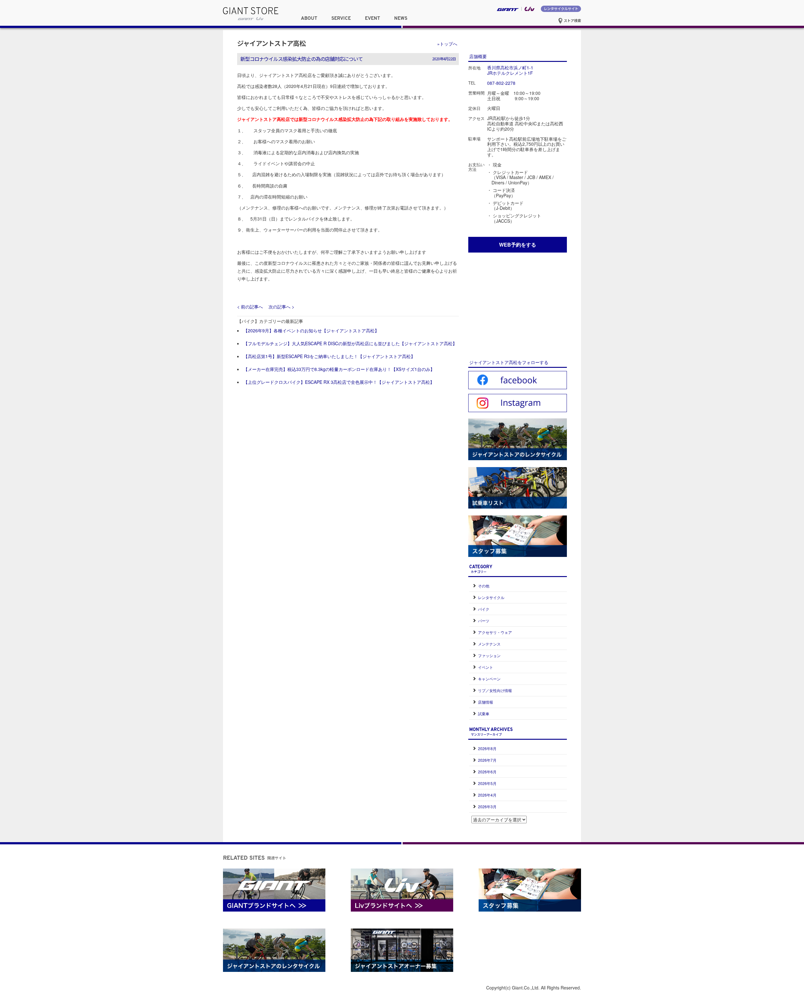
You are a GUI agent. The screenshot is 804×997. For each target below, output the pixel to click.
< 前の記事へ (250, 306)
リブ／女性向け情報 (495, 690)
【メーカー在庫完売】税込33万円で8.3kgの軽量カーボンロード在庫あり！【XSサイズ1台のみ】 (339, 369)
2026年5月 (487, 783)
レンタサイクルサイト (561, 8)
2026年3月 (487, 806)
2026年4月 (487, 795)
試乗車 (483, 713)
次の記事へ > (281, 306)
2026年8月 (487, 748)
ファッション (489, 655)
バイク (483, 609)
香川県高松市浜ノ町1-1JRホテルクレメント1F (510, 70)
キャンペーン (489, 678)
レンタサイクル (491, 597)
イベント (485, 667)
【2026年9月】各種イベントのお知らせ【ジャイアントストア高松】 (311, 330)
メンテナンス (489, 643)
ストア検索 (572, 20)
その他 (483, 585)
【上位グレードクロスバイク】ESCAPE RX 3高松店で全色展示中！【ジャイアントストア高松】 (338, 382)
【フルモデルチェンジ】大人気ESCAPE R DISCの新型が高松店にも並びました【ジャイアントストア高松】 (350, 343)
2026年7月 (487, 760)
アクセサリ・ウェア (495, 632)
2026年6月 (487, 771)
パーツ (483, 620)
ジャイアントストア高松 (271, 43)
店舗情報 (485, 702)
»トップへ (447, 44)
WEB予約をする (517, 244)
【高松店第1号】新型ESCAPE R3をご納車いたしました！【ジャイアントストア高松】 (329, 356)
